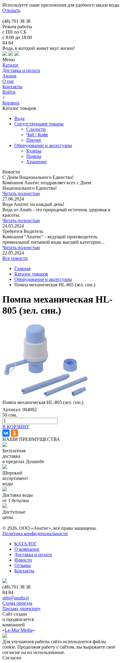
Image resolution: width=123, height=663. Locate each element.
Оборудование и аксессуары (43, 279)
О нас (8, 81)
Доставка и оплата (21, 70)
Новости (23, 559)
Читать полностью (21, 193)
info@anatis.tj (15, 597)
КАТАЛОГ (25, 543)
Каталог (10, 65)
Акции (9, 75)
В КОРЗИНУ (15, 426)
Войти (9, 92)
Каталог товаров (31, 273)
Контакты (12, 86)
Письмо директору (21, 608)
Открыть (11, 10)
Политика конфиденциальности (35, 533)
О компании (26, 549)
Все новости (15, 258)
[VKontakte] (6, 433)
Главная (22, 268)
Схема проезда (17, 603)
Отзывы (22, 565)
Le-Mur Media (19, 630)
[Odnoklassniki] (14, 433)
